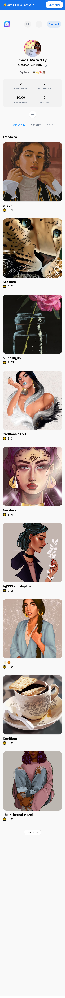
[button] (39, 24)
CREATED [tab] (36, 125)
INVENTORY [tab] (18, 125)
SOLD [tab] (50, 125)
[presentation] (32, 114)
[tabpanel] (32, 486)
